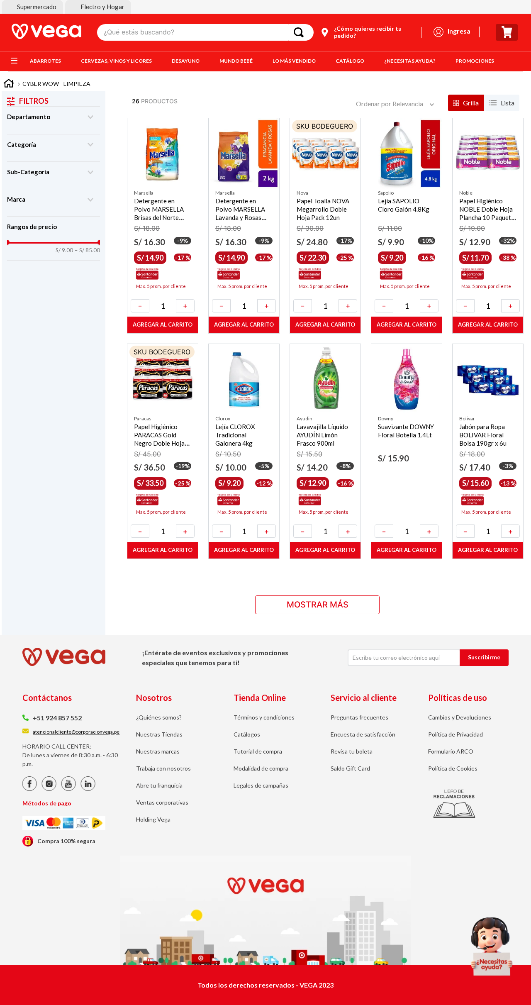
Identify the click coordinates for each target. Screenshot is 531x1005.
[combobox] (205, 32)
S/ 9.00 (64, 250)
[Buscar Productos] (300, 32)
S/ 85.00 (87, 250)
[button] (32, 7)
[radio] (466, 103)
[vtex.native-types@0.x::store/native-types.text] (29, 788)
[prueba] (491, 946)
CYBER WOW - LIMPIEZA (56, 83)
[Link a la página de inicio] (9, 84)
